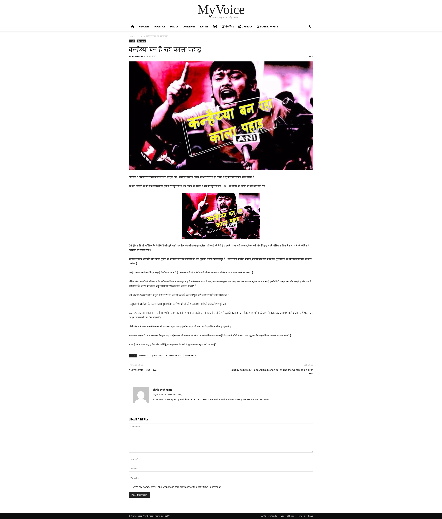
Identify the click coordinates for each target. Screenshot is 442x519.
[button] (309, 26)
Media (174, 26)
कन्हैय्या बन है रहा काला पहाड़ (165, 49)
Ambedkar (143, 355)
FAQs (310, 515)
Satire (204, 26)
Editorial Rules (287, 515)
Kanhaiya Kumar (173, 355)
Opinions (189, 26)
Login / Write (268, 26)
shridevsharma (136, 56)
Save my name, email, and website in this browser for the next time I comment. (176, 486)
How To (301, 515)
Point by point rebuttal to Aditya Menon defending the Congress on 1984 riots (271, 371)
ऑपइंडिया (229, 26)
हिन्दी (215, 26)
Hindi (140, 36)
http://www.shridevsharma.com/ (167, 394)
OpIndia (246, 26)
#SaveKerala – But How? (143, 369)
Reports (144, 26)
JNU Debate (157, 355)
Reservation (190, 355)
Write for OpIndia (269, 515)
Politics (159, 26)
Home (132, 36)
